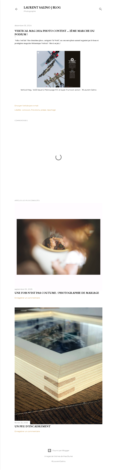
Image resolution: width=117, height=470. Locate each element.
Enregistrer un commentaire (27, 298)
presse (43, 110)
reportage (51, 110)
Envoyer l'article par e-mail (26, 105)
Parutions (35, 110)
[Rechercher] (100, 8)
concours (26, 110)
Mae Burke (68, 456)
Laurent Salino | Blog (42, 7)
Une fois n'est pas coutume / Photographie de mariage (57, 293)
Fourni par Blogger (61, 450)
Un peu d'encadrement (32, 426)
